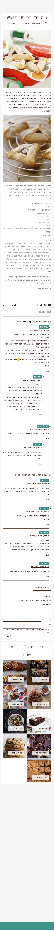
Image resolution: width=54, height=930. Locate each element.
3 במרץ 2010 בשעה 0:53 (40, 566)
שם (49, 619)
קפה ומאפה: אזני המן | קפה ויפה (28, 475)
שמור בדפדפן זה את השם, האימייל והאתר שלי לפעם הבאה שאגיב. (28, 631)
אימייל (48, 624)
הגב (47, 371)
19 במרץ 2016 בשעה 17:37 (39, 429)
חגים (49, 311)
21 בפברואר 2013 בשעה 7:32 (38, 484)
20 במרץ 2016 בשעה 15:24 (39, 330)
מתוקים (42, 311)
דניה (39, 377)
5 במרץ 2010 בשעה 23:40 (39, 536)
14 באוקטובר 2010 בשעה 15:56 (37, 511)
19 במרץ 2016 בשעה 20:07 (32, 448)
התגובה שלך (46, 605)
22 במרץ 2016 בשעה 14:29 (32, 380)
